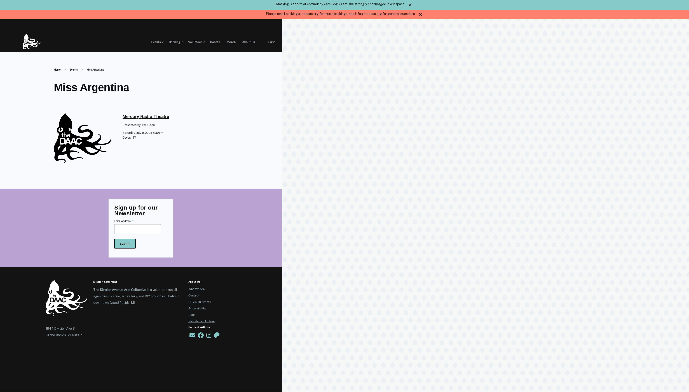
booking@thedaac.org (302, 14)
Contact (193, 295)
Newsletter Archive (201, 321)
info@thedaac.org (368, 14)
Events (74, 69)
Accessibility (197, 308)
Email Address (122, 221)
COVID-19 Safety (199, 302)
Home (57, 69)
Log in (271, 42)
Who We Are (196, 289)
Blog (191, 315)
